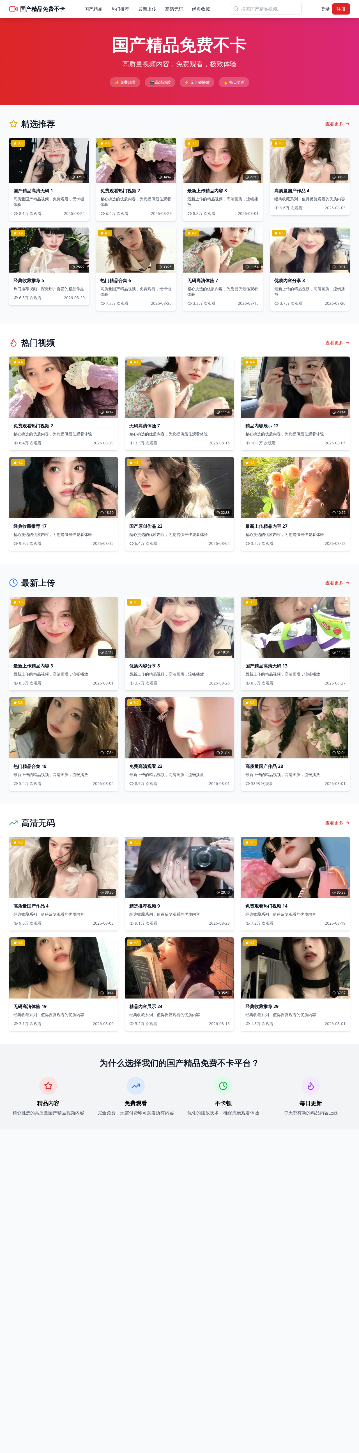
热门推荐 (120, 9)
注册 (341, 9)
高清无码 (174, 9)
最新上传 (147, 9)
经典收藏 (201, 9)
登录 (325, 9)
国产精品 (93, 9)
